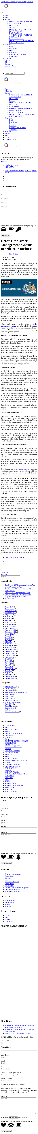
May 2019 (8, 673)
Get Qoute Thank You (12, 751)
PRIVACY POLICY (12, 772)
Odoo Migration (10, 706)
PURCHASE (13, 25)
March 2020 (9, 667)
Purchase (8, 878)
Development (9, 902)
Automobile (13, 56)
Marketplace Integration (13, 764)
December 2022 (10, 611)
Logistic (12, 50)
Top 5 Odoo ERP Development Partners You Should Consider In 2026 (20, 586)
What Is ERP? (10, 598)
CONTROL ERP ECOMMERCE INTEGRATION (20, 36)
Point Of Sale (9, 884)
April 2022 (8, 620)
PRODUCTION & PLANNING (20, 29)
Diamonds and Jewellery (17, 54)
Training (8, 906)
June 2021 (8, 638)
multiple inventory (24, 469)
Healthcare (12, 52)
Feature (7, 19)
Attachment (5, 1117)
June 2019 (8, 671)
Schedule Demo (10, 66)
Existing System (6, 1079)
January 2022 (9, 626)
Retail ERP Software (12, 712)
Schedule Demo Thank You (14, 785)
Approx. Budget (6, 1084)
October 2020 (9, 653)
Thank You (8, 789)
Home (7, 16)
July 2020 (8, 659)
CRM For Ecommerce (12, 889)
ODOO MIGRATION (16, 43)
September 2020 (10, 655)
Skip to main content (8, 2)
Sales (7, 880)
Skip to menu (19, 2)
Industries (8, 45)
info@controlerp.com (12, 165)
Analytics (8, 60)
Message (4, 832)
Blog (6, 62)
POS (6, 710)
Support (7, 904)
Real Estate (13, 48)
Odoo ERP (8, 704)
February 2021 (10, 645)
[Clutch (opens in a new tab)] (6, 940)
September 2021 (10, 632)
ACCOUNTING (15, 23)
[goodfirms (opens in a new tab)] (8, 952)
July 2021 (8, 636)
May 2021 (8, 640)
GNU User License (11, 753)
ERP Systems (13, 254)
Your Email (4, 815)
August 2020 (9, 657)
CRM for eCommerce (16, 39)
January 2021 (9, 647)
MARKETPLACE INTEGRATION (21, 41)
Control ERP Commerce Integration (17, 888)
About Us (8, 17)
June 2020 (8, 661)
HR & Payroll (9, 886)
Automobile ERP (10, 687)
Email (3, 1061)
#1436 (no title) (10, 725)
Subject (3, 826)
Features (8, 749)
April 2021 (8, 642)
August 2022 (9, 615)
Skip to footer (28, 2)
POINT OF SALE (15, 31)
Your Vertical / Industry (8, 1088)
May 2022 (8, 618)
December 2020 (10, 649)
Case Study (9, 737)
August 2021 (9, 634)
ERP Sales (8, 694)
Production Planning (12, 882)
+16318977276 (10, 167)
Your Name (5, 809)
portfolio (8, 770)
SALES (12, 27)
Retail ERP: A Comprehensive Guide (17, 593)
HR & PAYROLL (15, 33)
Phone (3, 821)
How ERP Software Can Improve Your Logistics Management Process (18, 595)
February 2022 (10, 624)
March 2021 (9, 644)
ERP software (9, 696)
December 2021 (10, 628)
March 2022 (9, 622)
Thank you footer (11, 791)
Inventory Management (13, 702)
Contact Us (9, 915)
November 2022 (10, 613)
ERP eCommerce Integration (14, 692)
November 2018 (10, 676)
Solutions (8, 58)
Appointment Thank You (13, 733)
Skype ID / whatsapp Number (11, 1073)
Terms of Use (9, 787)
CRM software (10, 690)
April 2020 (8, 665)
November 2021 (10, 630)
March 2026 (9, 607)
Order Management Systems (14, 557)
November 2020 (10, 651)
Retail (11, 46)
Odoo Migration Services (13, 766)
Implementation (10, 901)
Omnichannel (9, 708)
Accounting (9, 876)
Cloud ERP (9, 689)
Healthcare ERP (10, 700)
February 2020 (10, 669)
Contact (7, 64)
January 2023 (9, 609)
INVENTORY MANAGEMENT (20, 21)
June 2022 (8, 616)
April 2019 (8, 674)
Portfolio (8, 919)
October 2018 (9, 678)
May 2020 (8, 663)
